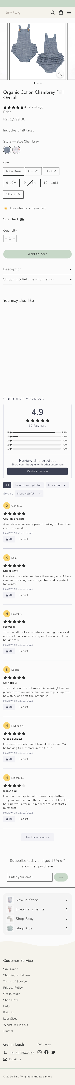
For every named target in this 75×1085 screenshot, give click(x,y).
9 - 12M (30, 183)
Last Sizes (10, 1019)
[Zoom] (59, 73)
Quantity (10, 230)
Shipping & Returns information (28, 279)
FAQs (7, 1006)
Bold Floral (16, 150)
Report (23, 539)
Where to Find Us (15, 1025)
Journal (8, 1031)
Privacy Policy (13, 988)
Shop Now (10, 1000)
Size (6, 163)
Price (7, 112)
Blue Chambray (7, 150)
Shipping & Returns (16, 975)
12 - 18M (50, 183)
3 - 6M (51, 171)
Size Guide (10, 969)
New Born (13, 171)
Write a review (37, 471)
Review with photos (28, 485)
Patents (8, 1012)
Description (12, 269)
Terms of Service (15, 981)
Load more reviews (37, 837)
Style (21, 141)
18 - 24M (13, 194)
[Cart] (60, 12)
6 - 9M (11, 183)
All (7, 485)
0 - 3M (33, 171)
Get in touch (11, 994)
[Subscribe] (61, 877)
